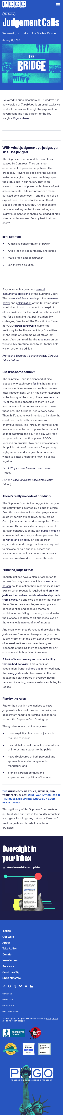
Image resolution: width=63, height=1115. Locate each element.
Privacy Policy (52, 1018)
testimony (44, 339)
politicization (23, 303)
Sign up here (21, 118)
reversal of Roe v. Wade (22, 298)
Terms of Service (13, 1021)
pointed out (33, 668)
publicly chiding (50, 530)
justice (16, 673)
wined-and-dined (16, 539)
